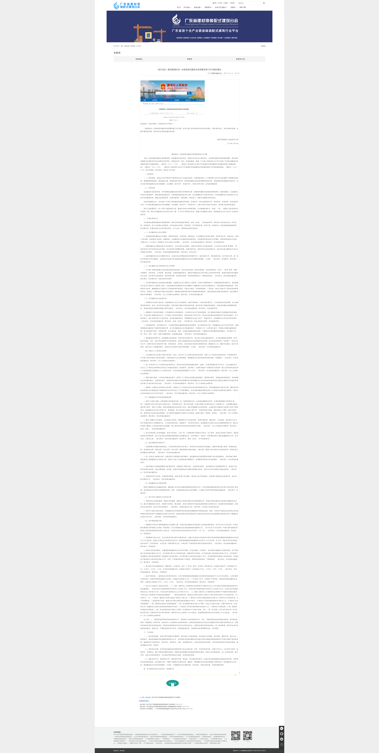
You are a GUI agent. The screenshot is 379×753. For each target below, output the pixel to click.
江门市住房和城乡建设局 (193, 736)
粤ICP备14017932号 (259, 750)
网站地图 (122, 750)
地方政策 (132, 46)
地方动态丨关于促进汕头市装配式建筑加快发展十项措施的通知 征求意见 (161, 706)
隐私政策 (116, 750)
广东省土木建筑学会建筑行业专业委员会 (160, 741)
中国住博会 (159, 743)
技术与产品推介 (221, 7)
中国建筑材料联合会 (219, 736)
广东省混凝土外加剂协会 (179, 739)
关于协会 (186, 7)
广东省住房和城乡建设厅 (167, 734)
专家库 (233, 7)
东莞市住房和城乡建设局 (176, 736)
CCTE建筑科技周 (148, 743)
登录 (215, 3)
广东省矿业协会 (203, 739)
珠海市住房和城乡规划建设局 (123, 736)
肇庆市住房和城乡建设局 (136, 739)
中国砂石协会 (193, 739)
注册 (220, 3)
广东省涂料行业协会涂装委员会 (137, 741)
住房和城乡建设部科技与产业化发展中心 (146, 734)
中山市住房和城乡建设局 (141, 736)
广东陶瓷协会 (166, 739)
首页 (122, 46)
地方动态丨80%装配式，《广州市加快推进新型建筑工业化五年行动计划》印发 (162, 708)
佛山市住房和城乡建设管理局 (218, 734)
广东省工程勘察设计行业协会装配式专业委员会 (187, 741)
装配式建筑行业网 (215, 743)
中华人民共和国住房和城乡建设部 (123, 734)
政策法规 (197, 7)
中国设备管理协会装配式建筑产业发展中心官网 (177, 743)
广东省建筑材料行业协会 (152, 739)
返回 (264, 46)
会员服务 (225, 3)
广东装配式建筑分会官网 (200, 743)
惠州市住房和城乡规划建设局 (158, 736)
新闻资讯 (208, 7)
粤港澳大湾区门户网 (135, 743)
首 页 (179, 7)
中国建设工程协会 (122, 743)
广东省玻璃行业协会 (216, 739)
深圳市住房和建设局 (201, 734)
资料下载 (242, 7)
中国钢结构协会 (206, 736)
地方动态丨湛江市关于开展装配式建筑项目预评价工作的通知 (163, 697)
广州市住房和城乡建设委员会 (185, 734)
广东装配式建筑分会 (215, 73)
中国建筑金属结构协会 (120, 739)
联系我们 (232, 3)
